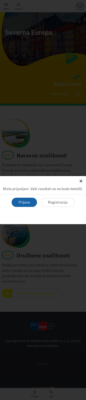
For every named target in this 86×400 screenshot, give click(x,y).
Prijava (24, 202)
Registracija (58, 202)
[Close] (81, 181)
